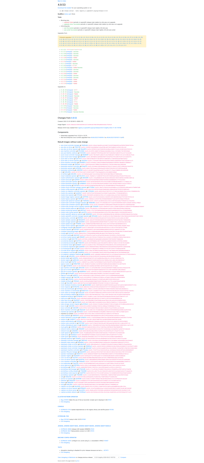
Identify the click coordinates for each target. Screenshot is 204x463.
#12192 (111, 409)
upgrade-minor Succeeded (72, 24)
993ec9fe (82, 208)
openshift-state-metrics (68, 342)
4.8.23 (107, 37)
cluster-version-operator (68, 225)
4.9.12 (94, 41)
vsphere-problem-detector (69, 392)
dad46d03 (78, 245)
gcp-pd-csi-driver (66, 269)
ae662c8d (76, 260)
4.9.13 (100, 41)
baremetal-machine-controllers (70, 166)
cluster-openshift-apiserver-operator (72, 214)
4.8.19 (85, 37)
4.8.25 (118, 37)
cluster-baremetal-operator (69, 183)
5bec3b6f (70, 283)
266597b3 (76, 315)
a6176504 (81, 189)
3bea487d (83, 149)
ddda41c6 (84, 325)
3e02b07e (81, 250)
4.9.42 (61, 45)
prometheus (64, 367)
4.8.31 (67, 39)
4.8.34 (83, 39)
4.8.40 (111, 39)
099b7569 (77, 264)
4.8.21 (96, 37)
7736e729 (81, 243)
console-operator (66, 229)
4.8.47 (67, 41)
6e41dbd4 (78, 302)
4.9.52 (63, 49)
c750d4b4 (91, 191)
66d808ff (85, 155)
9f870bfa (77, 365)
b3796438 (79, 296)
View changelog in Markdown (67, 457)
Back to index (62, 1)
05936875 (82, 162)
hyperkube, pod (63, 416)
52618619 (69, 266)
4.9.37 (127, 43)
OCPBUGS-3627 (66, 431)
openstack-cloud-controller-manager (72, 348)
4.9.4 (63, 61)
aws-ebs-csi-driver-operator (69, 149)
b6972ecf (83, 210)
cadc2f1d (84, 212)
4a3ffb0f (77, 179)
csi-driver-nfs (65, 239)
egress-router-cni (66, 264)
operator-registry (66, 355)
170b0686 (83, 371)
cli (61, 172)
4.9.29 (89, 43)
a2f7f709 (85, 197)
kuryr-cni (63, 306)
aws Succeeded (69, 28)
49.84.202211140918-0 (98, 137)
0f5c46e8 (81, 151)
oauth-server (65, 336)
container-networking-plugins (70, 231)
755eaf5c (78, 338)
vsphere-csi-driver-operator (69, 388)
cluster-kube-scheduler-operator (71, 204)
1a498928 (83, 183)
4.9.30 (94, 43)
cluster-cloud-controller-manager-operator (74, 187)
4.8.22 (101, 37)
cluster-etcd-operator (67, 195)
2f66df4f (82, 237)
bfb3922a (81, 294)
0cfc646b (86, 204)
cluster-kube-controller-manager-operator (73, 202)
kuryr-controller (65, 308)
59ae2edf (82, 310)
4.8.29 (140, 37)
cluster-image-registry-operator (70, 197)
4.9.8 (120, 45)
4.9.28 (83, 43)
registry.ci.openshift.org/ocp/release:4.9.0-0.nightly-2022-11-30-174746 (99, 128)
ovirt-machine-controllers (68, 361)
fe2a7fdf (75, 357)
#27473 (106, 450)
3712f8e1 (92, 187)
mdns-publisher (65, 315)
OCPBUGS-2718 (66, 409)
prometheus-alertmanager (69, 369)
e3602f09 (79, 170)
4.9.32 (105, 43)
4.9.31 (100, 43)
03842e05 (72, 380)
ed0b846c (75, 331)
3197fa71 (73, 367)
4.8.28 (134, 37)
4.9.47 (89, 45)
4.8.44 (133, 39)
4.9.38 (63, 57)
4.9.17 (111, 41)
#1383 (84, 419)
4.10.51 (64, 94)
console (61, 406)
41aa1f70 (84, 166)
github (77, 460)
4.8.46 (61, 41)
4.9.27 (78, 43)
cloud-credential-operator (69, 176)
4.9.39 (133, 43)
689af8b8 (81, 342)
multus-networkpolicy (67, 321)
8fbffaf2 (80, 218)
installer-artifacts (66, 281)
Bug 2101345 (65, 419)
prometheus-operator (67, 375)
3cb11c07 (71, 233)
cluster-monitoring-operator (69, 210)
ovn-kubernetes (65, 363)
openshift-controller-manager (70, 340)
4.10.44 (64, 104)
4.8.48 (63, 75)
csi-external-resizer (67, 245)
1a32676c (75, 258)
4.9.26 (72, 43)
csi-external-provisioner (68, 243)
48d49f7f (77, 269)
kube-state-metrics (67, 302)
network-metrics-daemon (68, 329)
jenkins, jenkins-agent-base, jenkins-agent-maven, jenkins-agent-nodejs (84, 426)
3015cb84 (94, 216)
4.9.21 (127, 41)
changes (69, 51)
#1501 (109, 400)
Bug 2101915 (65, 400)
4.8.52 (63, 71)
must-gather (64, 327)
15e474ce (84, 160)
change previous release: (85, 457)
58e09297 (77, 300)
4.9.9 (124, 45)
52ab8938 (81, 246)
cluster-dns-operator (67, 193)
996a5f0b (70, 382)
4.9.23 (138, 41)
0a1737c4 (79, 241)
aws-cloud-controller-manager (70, 145)
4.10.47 (64, 98)
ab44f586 (78, 378)
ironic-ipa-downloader (67, 289)
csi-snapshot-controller (68, 252)
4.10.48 (64, 96)
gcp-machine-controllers (68, 267)
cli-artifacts (64, 174)
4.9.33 (63, 59)
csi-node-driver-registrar (68, 250)
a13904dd (74, 327)
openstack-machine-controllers (70, 350)
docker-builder (65, 258)
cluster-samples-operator (68, 220)
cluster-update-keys (67, 223)
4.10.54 (64, 90)
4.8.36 (89, 39)
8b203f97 (76, 333)
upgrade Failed (68, 22)
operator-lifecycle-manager (69, 352)
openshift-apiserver (67, 338)
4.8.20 (90, 37)
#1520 (92, 429)
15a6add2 (82, 361)
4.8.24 (112, 37)
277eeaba (85, 350)
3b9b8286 (88, 214)
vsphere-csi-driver (66, 386)
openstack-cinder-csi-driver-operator (72, 346)
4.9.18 (116, 41)
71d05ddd (86, 201)
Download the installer (64, 8)
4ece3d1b (77, 386)
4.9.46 (83, 45)
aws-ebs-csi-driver (66, 147)
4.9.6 (110, 45)
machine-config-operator (67, 437)
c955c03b (81, 267)
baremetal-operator (67, 168)
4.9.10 (83, 41)
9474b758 (76, 287)
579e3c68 (82, 369)
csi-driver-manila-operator (69, 237)
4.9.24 (61, 43)
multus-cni (64, 319)
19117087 (81, 323)
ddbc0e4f (76, 235)
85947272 (80, 354)
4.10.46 (64, 100)
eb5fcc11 (83, 231)
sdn (62, 377)
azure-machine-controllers (69, 162)
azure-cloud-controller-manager (70, 155)
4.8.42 (122, 39)
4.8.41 (116, 39)
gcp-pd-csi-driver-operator (69, 271)
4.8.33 (78, 39)
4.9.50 (63, 53)
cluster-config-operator (68, 189)
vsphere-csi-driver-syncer (68, 390)
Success (75, 51)
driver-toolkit (65, 262)
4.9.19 (122, 41)
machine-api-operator (67, 311)
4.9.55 (63, 110)
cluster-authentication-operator (70, 178)
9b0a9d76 (82, 220)
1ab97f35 (83, 373)
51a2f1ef (73, 262)
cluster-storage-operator (68, 222)
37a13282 (83, 153)
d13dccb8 (81, 292)
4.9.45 (78, 45)
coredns (63, 233)
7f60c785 (78, 147)
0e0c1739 (74, 239)
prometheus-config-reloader (69, 371)
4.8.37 (94, 39)
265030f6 (85, 178)
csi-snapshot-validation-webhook (71, 254)
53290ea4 (82, 392)
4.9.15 (105, 41)
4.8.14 (63, 83)
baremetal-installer (66, 164)
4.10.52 (64, 92)
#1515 (92, 431)
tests (60, 447)
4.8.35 (63, 77)
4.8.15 (63, 81)
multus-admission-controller (69, 317)
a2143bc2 (85, 304)
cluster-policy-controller (68, 218)
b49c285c (68, 172)
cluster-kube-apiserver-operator (70, 201)
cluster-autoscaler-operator (69, 181)
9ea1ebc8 (74, 334)
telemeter (64, 380)
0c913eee (80, 289)
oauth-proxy (64, 334)
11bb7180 (76, 277)
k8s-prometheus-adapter (68, 294)
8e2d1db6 (88, 285)
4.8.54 (63, 67)
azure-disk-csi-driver (67, 158)
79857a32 (84, 340)
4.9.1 (63, 63)
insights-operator (66, 277)
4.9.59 (63, 106)
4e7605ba (78, 168)
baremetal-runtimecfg (67, 170)
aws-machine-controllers (68, 151)
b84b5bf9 (78, 227)
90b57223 (85, 290)
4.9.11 (89, 41)
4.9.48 (94, 45)
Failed (75, 57)
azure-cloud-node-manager (69, 157)
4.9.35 (116, 43)
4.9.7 (115, 45)
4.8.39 (105, 39)
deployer (63, 256)
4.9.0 (63, 65)
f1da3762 (75, 363)
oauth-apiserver (66, 333)
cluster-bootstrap (66, 185)
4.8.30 (61, 39)
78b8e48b (92, 202)
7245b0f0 (95, 206)
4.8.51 (78, 41)
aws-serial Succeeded (70, 30)
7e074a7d (77, 185)
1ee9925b (74, 336)
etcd (62, 266)
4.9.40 (63, 55)
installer (63, 279)
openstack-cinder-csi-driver (69, 344)
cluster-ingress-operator (68, 199)
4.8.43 (127, 39)
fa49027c (75, 275)
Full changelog (65, 402)
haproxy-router (65, 275)
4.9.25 (67, 43)
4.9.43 (67, 45)
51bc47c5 (82, 176)
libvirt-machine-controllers (69, 310)
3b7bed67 (71, 273)
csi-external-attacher (67, 241)
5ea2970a (81, 359)
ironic (62, 283)
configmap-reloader (67, 227)
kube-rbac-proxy (66, 300)
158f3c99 (81, 199)
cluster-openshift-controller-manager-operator (75, 216)
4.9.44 (72, 45)
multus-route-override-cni (69, 323)
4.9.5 (105, 45)
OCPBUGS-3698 (66, 429)
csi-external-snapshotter (68, 246)
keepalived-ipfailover (67, 296)
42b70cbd (80, 311)
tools (62, 384)
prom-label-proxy (66, 365)
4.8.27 (129, 37)
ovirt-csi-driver (65, 357)
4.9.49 (100, 45)
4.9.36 (122, 43)
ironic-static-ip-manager (68, 292)
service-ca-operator (67, 378)
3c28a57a (83, 317)
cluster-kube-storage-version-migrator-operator (75, 206)
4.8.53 (63, 69)
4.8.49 (72, 41)
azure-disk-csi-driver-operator (70, 160)
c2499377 (73, 319)
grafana (63, 273)
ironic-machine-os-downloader (70, 290)
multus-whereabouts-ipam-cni (70, 325)
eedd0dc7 (79, 193)
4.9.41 (138, 43)
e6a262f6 (83, 352)
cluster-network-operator (68, 396)
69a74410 (83, 181)
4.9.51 (63, 51)
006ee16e (73, 298)
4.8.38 (100, 39)
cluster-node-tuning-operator (70, 212)
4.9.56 (63, 108)
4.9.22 (133, 41)
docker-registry (65, 260)
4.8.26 (123, 37)
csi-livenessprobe (66, 248)
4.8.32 (72, 39)
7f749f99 (78, 223)
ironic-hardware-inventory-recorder (71, 285)
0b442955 (81, 222)
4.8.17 (74, 37)
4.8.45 (138, 39)
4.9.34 (111, 43)
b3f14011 (76, 229)
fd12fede (79, 321)
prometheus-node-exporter (69, 373)
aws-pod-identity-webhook (69, 153)
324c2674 (81, 225)
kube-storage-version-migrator (70, 304)
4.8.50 (63, 73)
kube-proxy (64, 298)
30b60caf (89, 346)
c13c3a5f (77, 248)
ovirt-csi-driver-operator (68, 359)
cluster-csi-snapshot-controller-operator (73, 191)
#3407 (106, 440)
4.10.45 (64, 102)
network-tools (65, 331)
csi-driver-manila (66, 235)
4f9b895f (81, 329)
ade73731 (79, 158)
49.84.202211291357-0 (114, 137)
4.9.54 (63, 112)
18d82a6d (85, 145)
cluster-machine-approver (69, 208)
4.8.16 (63, 79)
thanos (63, 382)
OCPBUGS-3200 (66, 440)
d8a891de (83, 271)
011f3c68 (79, 195)
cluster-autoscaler (66, 179)
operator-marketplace (67, 354)
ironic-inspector (66, 287)
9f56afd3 (83, 388)
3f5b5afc (77, 164)
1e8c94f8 (71, 306)
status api (68, 14)
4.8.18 (79, 37)
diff (122, 137)
